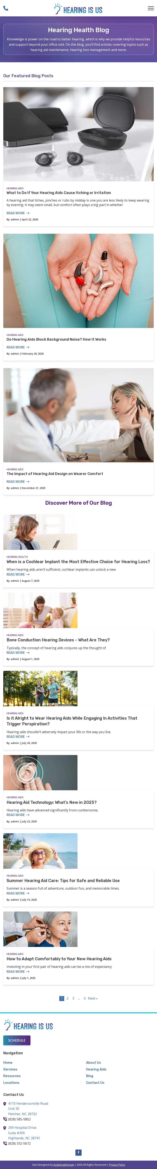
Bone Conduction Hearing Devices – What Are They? (58, 639)
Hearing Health (17, 557)
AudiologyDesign (63, 1165)
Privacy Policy (117, 1165)
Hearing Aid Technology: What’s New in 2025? (52, 802)
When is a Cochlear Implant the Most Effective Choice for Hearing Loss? (78, 561)
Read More (16, 213)
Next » (93, 998)
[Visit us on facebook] (78, 1153)
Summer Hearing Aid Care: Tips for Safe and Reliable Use (63, 880)
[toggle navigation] (151, 8)
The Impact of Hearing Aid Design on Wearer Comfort (55, 474)
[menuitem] (37, 1062)
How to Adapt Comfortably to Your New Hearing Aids (59, 958)
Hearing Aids (15, 188)
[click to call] (5, 8)
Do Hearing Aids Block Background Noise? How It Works (56, 339)
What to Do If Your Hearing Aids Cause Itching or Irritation (59, 192)
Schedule (17, 1040)
